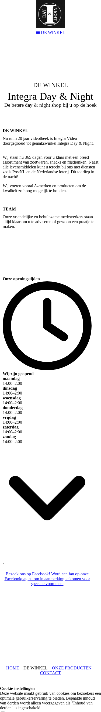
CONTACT (50, 672)
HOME (12, 668)
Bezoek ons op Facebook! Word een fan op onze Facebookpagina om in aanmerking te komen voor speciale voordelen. (47, 579)
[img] (50, 82)
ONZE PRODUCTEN (72, 668)
